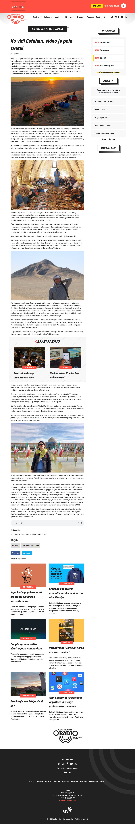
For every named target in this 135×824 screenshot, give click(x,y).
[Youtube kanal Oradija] (122, 17)
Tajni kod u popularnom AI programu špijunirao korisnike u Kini (26, 597)
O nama (103, 781)
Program (80, 17)
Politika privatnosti (81, 819)
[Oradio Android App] (65, 773)
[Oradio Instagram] (115, 17)
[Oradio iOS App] (70, 773)
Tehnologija (28, 587)
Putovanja (29, 367)
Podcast (90, 17)
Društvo (36, 17)
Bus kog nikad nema (103, 126)
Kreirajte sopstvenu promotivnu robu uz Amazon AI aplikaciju (66, 593)
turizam (15, 546)
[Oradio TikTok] (112, 17)
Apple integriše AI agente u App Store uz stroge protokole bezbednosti (65, 702)
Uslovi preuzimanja (66, 819)
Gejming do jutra (101, 118)
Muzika (57, 17)
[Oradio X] (126, 17)
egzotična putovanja (31, 546)
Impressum (93, 781)
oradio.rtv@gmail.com (67, 800)
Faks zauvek (100, 110)
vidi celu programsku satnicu (108, 72)
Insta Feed (108, 147)
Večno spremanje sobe (104, 133)
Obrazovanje (28, 696)
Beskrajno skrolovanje (104, 102)
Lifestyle (68, 17)
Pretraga (100, 17)
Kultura (47, 17)
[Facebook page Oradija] (118, 17)
